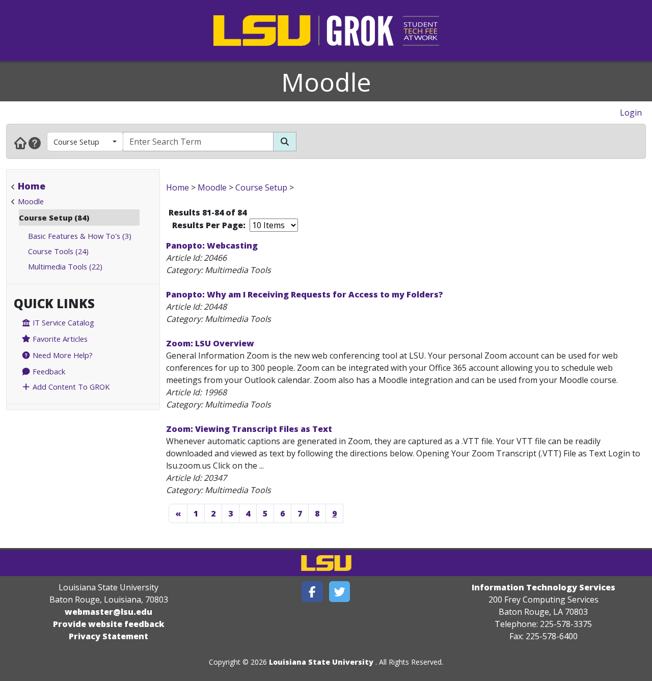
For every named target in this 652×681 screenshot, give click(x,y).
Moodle (326, 82)
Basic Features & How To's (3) (79, 236)
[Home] (20, 142)
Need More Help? (62, 355)
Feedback (48, 371)
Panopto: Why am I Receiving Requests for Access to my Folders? (304, 294)
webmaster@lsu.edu (108, 611)
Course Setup (76, 142)
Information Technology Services (543, 587)
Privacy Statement (108, 636)
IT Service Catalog (62, 322)
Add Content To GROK (70, 387)
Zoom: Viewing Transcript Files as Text (249, 428)
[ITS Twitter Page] (339, 591)
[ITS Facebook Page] (312, 591)
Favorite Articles (59, 339)
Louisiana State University (321, 662)
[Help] (35, 142)
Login (631, 112)
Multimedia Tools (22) (65, 266)
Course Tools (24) (58, 251)
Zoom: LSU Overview (210, 343)
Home (31, 186)
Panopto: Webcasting (212, 245)
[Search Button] (284, 141)
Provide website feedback (109, 624)
